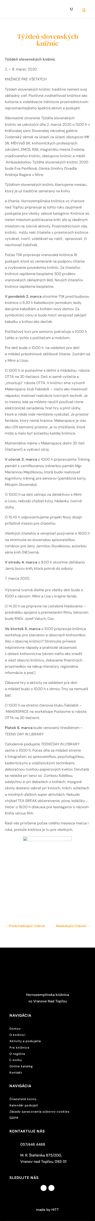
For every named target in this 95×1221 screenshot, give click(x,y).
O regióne (17, 1054)
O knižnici (17, 1035)
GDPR (13, 1118)
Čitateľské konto (23, 1099)
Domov (15, 1029)
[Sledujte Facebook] (44, 1188)
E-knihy (15, 1060)
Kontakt (15, 1072)
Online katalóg (21, 1066)
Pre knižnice (19, 1048)
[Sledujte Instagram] (51, 1188)
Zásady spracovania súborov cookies (39, 1112)
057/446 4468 (32, 1144)
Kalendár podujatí (23, 1105)
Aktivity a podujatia (25, 1041)
